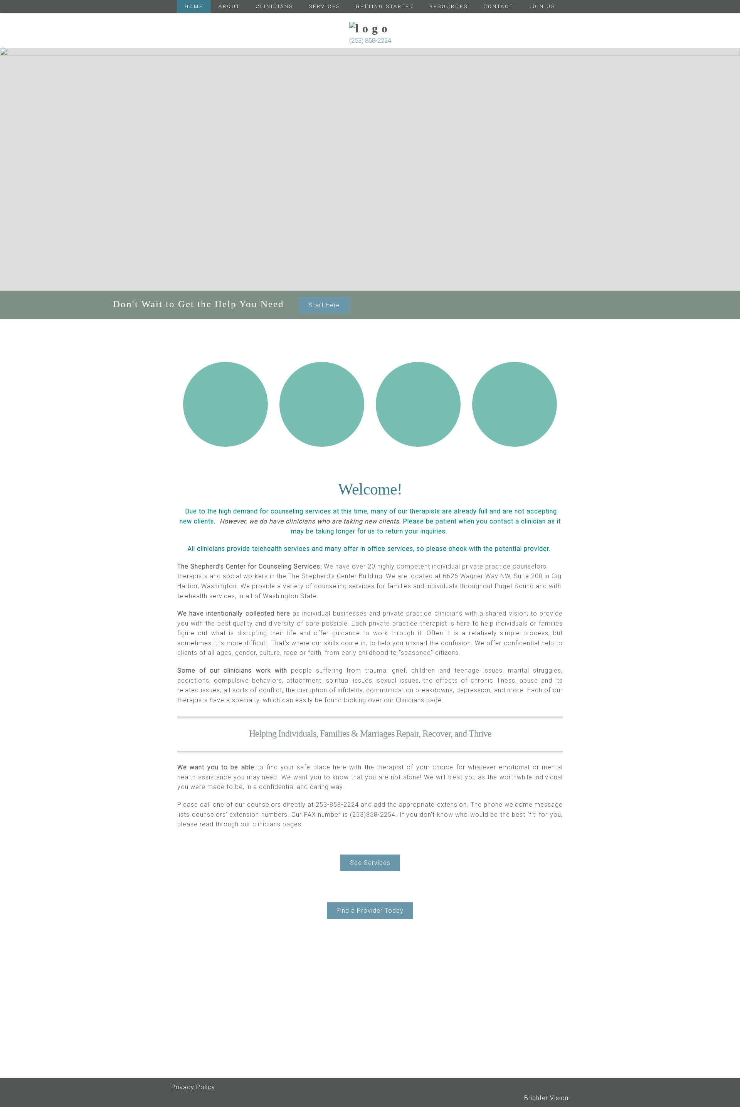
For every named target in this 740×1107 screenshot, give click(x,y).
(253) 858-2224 (370, 40)
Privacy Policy (193, 1087)
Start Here (324, 305)
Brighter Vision (546, 1098)
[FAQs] (418, 404)
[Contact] (514, 404)
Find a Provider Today (370, 910)
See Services (370, 862)
